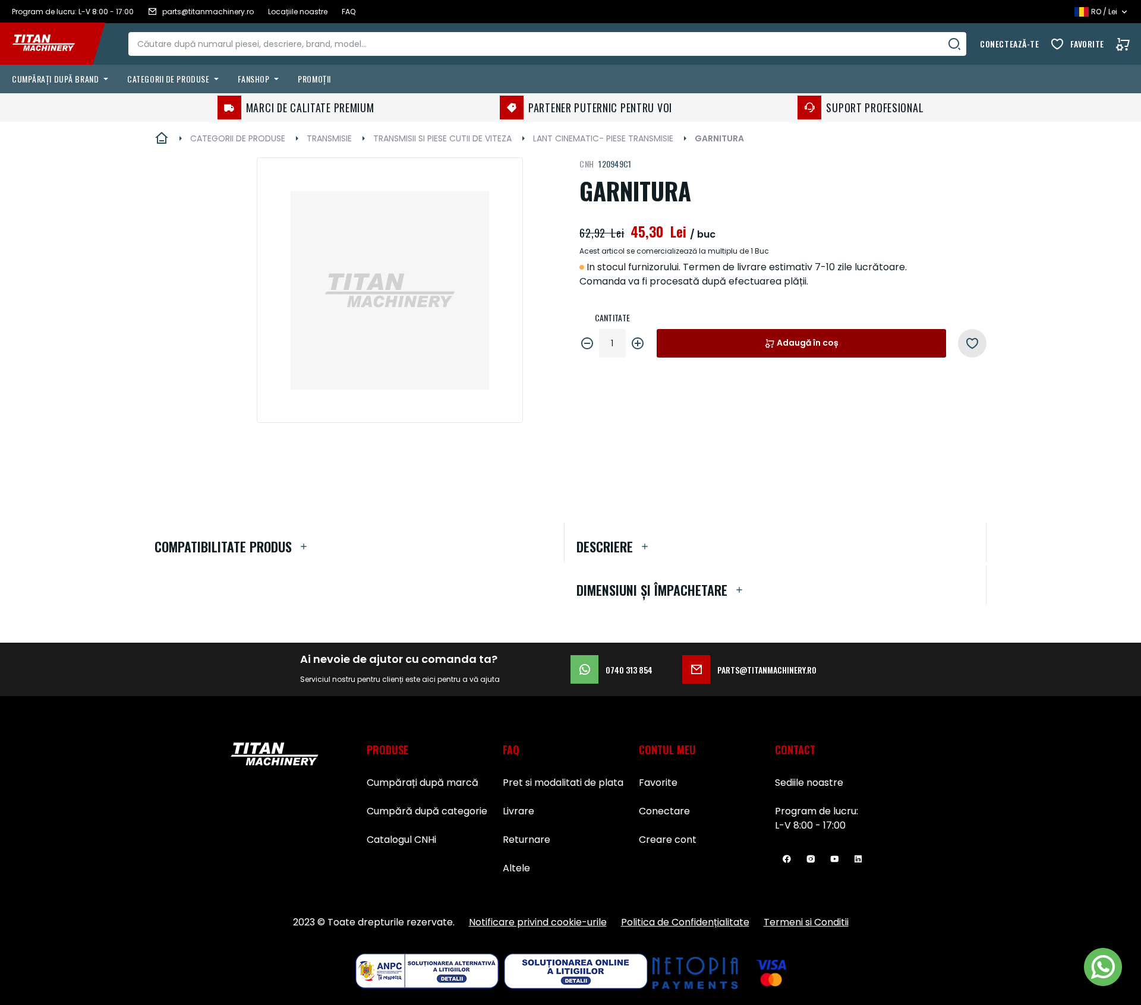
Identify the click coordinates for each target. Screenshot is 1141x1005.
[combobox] (547, 44)
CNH (586, 163)
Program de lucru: (816, 811)
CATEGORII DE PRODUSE (237, 138)
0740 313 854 (629, 669)
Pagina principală (162, 138)
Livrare (518, 811)
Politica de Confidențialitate (685, 922)
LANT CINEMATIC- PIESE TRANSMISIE (603, 138)
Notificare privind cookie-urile (538, 922)
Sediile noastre (809, 782)
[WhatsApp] (1103, 967)
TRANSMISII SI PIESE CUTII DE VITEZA (442, 138)
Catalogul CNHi (401, 839)
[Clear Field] (954, 44)
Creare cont (667, 839)
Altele (516, 868)
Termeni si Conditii (806, 922)
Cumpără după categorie (427, 811)
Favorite (1087, 43)
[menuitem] (62, 79)
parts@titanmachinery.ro (767, 669)
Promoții (314, 78)
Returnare (526, 839)
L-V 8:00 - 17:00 (810, 825)
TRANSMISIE (329, 138)
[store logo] (52, 44)
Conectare (664, 811)
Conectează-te (1009, 43)
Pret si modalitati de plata (563, 782)
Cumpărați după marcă (422, 782)
